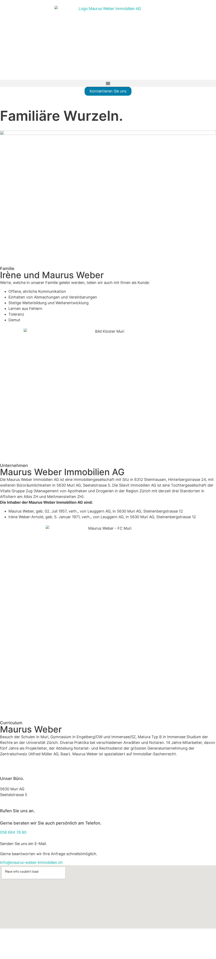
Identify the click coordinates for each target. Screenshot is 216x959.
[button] (108, 83)
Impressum (12, 931)
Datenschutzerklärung (45, 931)
